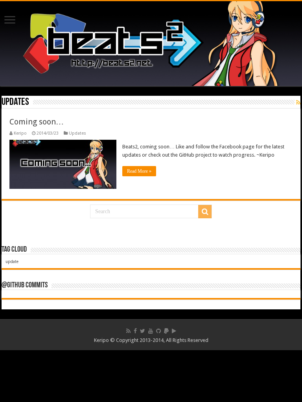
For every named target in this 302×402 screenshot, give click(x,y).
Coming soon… (36, 121)
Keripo (20, 133)
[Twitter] (142, 331)
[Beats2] (151, 43)
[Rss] (128, 331)
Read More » (139, 171)
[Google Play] (174, 331)
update (12, 261)
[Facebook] (135, 331)
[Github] (158, 331)
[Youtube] (150, 331)
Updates (77, 133)
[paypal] (166, 331)
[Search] (205, 211)
